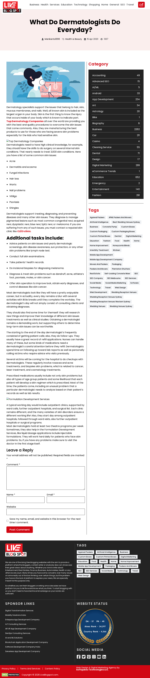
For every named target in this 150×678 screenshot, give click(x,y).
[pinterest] (89, 657)
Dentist (118, 236)
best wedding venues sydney (126, 222)
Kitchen (116, 250)
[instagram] (94, 657)
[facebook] (78, 657)
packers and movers (99, 269)
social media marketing (115, 283)
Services (54, 4)
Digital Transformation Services (19, 610)
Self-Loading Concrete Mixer (117, 273)
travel (108, 287)
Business (34, 4)
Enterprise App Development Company (22, 619)
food (117, 241)
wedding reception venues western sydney (110, 301)
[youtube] (99, 657)
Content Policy (52, 669)
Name (10, 494)
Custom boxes (128, 227)
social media (95, 283)
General (114, 4)
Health (44, 4)
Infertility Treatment (99, 250)
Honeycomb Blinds (121, 245)
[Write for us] (141, 5)
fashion (106, 241)
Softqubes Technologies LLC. (92, 670)
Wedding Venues (97, 306)
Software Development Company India (22, 647)
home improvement (99, 245)
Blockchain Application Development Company (26, 642)
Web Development (98, 292)
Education (66, 4)
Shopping (94, 4)
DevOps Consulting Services (17, 633)
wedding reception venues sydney (106, 297)
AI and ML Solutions (14, 637)
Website (11, 506)
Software (134, 283)
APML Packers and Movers (120, 217)
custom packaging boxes (123, 231)
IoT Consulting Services (15, 624)
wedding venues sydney (121, 306)
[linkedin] (104, 657)
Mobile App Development (101, 255)
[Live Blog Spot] (14, 7)
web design (120, 287)
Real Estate (95, 273)
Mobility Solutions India (15, 615)
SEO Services (130, 278)
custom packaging (98, 231)
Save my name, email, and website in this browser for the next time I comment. (45, 520)
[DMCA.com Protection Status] (10, 675)
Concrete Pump (110, 227)
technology (95, 287)
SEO (122, 4)
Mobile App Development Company (106, 259)
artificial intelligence (99, 222)
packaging (116, 264)
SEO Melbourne (114, 278)
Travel (130, 4)
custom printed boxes (100, 236)
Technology (80, 4)
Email (51, 494)
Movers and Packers (99, 264)
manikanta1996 (52, 39)
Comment (13, 464)
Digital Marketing (133, 236)
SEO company (96, 278)
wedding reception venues (124, 292)
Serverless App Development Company (22, 651)
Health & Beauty (73, 39)
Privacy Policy (9, 669)
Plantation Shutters (121, 269)
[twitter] (84, 657)
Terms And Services (30, 669)
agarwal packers (97, 217)
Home (104, 4)
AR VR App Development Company (20, 628)
